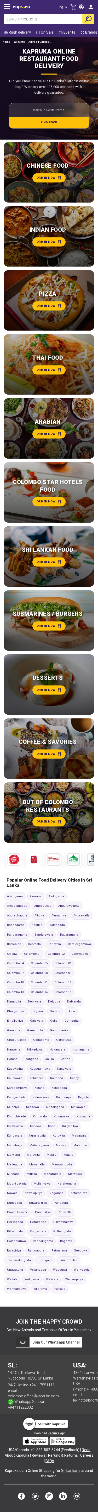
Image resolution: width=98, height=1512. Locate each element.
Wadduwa (60, 1269)
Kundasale (14, 1135)
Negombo (56, 1193)
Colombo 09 (63, 973)
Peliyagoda (15, 1222)
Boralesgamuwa (79, 944)
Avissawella (81, 915)
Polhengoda (62, 1231)
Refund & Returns (63, 1455)
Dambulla (14, 1001)
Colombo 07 (15, 973)
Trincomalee (68, 1260)
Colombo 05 (39, 963)
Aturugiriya (58, 915)
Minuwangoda (62, 1164)
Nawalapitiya (33, 1193)
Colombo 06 (63, 963)
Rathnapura (36, 1250)
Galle (53, 1020)
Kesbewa (32, 1107)
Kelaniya (13, 1107)
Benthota (34, 944)
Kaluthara (36, 1078)
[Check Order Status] (81, 8)
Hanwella (13, 1049)
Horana (12, 1059)
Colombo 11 (39, 982)
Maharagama (39, 1145)
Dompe (55, 1011)
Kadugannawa (40, 1068)
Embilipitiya (15, 1020)
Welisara (52, 1279)
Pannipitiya (43, 1212)
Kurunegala (37, 1135)
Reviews (39, 1455)
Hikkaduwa (35, 1049)
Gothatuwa (63, 1040)
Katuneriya (63, 1097)
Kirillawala (78, 1107)
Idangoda (31, 1059)
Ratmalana (59, 1250)
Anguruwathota (68, 906)
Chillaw (12, 954)
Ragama (66, 1241)
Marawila (33, 1154)
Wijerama (40, 1289)
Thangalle (45, 1260)
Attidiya (39, 915)
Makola (61, 1145)
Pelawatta (65, 1212)
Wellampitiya (74, 1279)
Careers (87, 1455)
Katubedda (59, 1088)
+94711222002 (20, 1407)
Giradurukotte (16, 1040)
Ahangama (15, 896)
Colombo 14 (39, 992)
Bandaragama (17, 934)
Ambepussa (42, 906)
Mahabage (14, 1145)
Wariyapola (82, 1269)
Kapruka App (56, 1433)
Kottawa (35, 1126)
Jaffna (65, 1059)
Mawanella (37, 1164)
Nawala (12, 1193)
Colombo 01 (32, 954)
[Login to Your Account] (91, 7)
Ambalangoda (17, 906)
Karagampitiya (17, 1088)
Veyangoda (38, 1269)
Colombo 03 (80, 954)
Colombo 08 (39, 973)
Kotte (51, 1126)
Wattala (12, 1279)
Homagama (80, 1049)
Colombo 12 (63, 982)
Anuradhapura (17, 915)
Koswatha (83, 1116)
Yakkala (59, 1289)
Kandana (56, 1078)
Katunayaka (41, 1097)
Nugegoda (14, 1203)
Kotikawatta (15, 1126)
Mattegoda (14, 1164)
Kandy (74, 1078)
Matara (68, 1154)
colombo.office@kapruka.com (33, 1396)
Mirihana (13, 1174)
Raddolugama (43, 1241)
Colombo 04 (15, 963)
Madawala (79, 1135)
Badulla (37, 925)
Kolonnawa (62, 1116)
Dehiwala (34, 1001)
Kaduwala (64, 1068)
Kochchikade (16, 1116)
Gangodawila (59, 1030)
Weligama (32, 1279)
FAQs (49, 1461)
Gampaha (72, 1020)
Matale (51, 1154)
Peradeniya (38, 1222)
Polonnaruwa (16, 1241)
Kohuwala (40, 1116)
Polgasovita (38, 1231)
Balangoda (57, 925)
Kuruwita (59, 1135)
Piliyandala (15, 1231)
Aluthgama (56, 896)
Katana (39, 1088)
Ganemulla (35, 1030)
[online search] (88, 19)
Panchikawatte (17, 1212)
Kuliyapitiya (70, 1126)
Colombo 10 (15, 982)
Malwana (13, 1154)
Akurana (36, 896)
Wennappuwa (16, 1289)
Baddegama (16, 925)
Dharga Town (16, 1011)
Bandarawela (43, 934)
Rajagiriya (14, 1250)
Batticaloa (14, 944)
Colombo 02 (56, 954)
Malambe (80, 1145)
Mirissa (32, 1174)
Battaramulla (69, 934)
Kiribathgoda (55, 1107)
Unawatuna (15, 1269)
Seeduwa (80, 1250)
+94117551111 (42, 1385)
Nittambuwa (79, 1193)
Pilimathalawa (63, 1222)
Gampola (13, 1030)
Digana (38, 1011)
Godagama (41, 1040)
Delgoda (54, 1001)
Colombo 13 (15, 992)
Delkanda (74, 1001)
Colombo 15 (63, 992)
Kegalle (83, 1097)
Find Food (49, 122)
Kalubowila (14, 1078)
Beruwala (54, 944)
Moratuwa (75, 1174)
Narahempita (66, 1183)
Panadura (61, 1203)
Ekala (71, 1011)
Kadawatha (15, 1068)
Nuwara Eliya (38, 1203)
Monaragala (52, 1174)
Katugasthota (16, 1097)
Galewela (36, 1020)
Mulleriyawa (42, 1183)
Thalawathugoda (19, 1260)
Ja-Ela (49, 1059)
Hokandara (57, 1049)
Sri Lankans (70, 1470)
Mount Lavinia (17, 1183)
